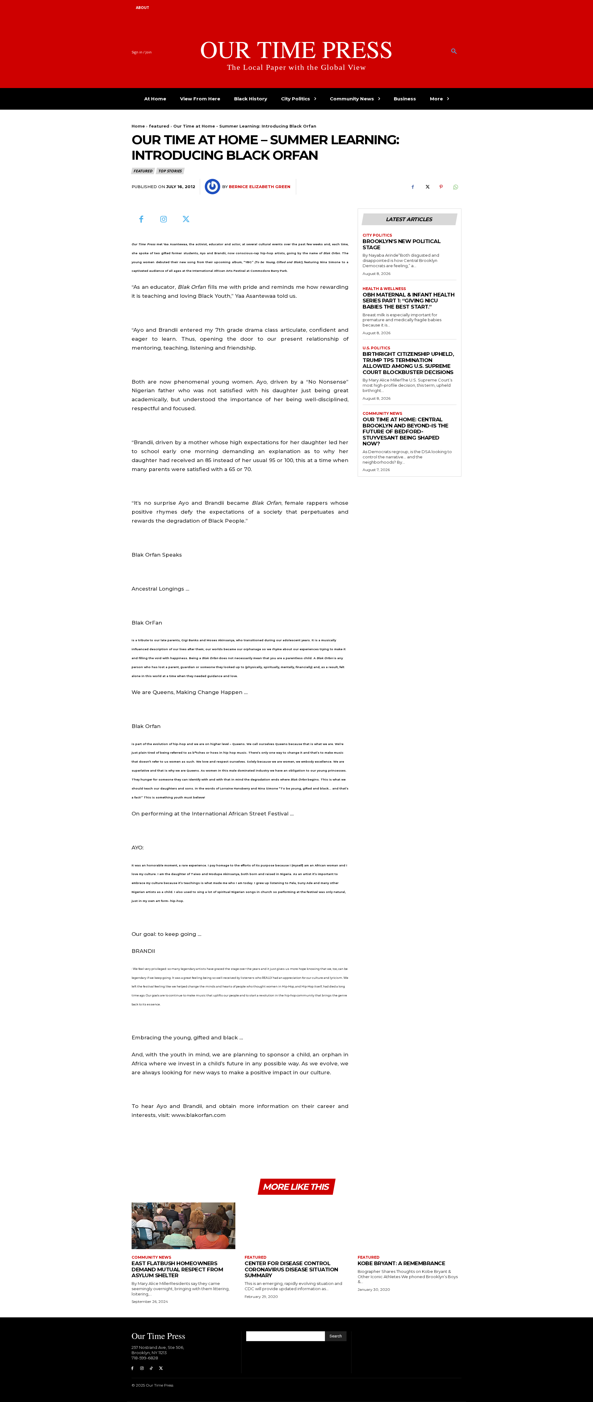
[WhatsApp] (455, 187)
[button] (454, 51)
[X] (427, 187)
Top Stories (170, 171)
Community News (382, 413)
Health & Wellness (384, 289)
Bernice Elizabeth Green (259, 186)
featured (159, 126)
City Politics (377, 235)
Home (138, 126)
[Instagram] (164, 219)
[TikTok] (151, 1368)
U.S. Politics (376, 348)
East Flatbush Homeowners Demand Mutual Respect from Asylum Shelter (177, 1269)
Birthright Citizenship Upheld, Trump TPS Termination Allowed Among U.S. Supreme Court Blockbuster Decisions (408, 363)
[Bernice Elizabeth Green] (213, 186)
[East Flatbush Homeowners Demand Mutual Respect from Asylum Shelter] (183, 1225)
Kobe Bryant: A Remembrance (401, 1263)
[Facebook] (412, 187)
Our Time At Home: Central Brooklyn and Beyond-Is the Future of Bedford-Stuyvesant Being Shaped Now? (405, 431)
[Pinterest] (441, 187)
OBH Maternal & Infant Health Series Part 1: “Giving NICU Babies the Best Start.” (408, 301)
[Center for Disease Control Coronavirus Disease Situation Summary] (296, 1225)
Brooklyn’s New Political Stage (401, 244)
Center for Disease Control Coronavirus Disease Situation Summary (291, 1269)
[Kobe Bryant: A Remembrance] (409, 1225)
